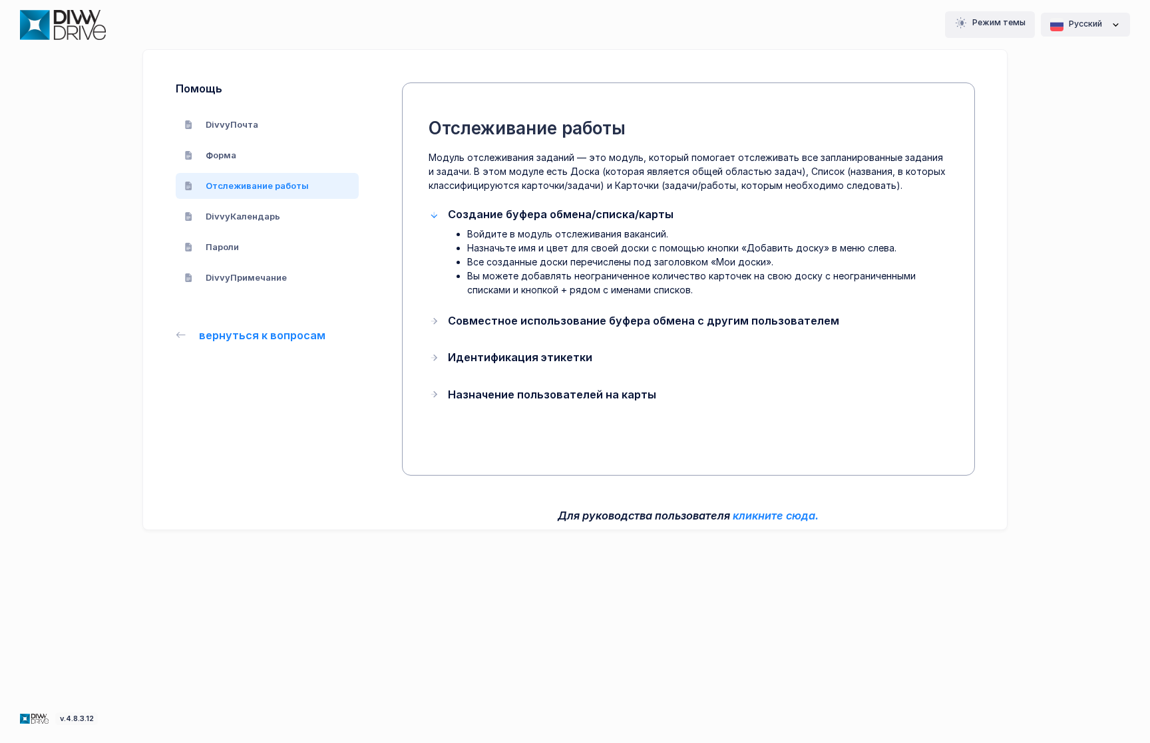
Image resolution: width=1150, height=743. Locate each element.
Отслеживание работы (257, 185)
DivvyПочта (232, 124)
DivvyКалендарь (243, 216)
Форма (221, 155)
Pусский (1085, 24)
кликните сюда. (776, 515)
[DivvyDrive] (63, 25)
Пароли (222, 246)
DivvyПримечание (246, 277)
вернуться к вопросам (262, 335)
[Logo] (35, 717)
